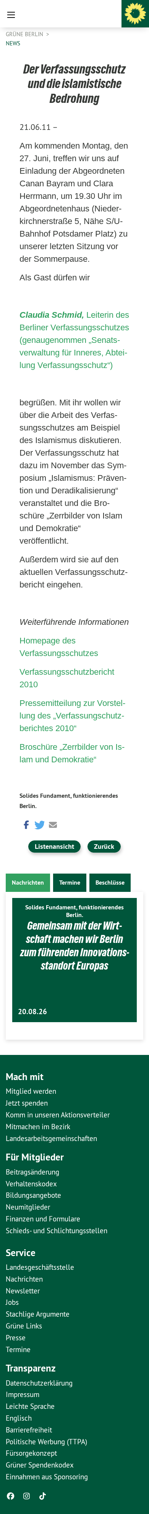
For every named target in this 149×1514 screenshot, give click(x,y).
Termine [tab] (69, 883)
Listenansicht (54, 846)
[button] (25, 824)
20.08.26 (32, 1011)
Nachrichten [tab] (28, 883)
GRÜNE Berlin (25, 34)
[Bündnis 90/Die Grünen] (135, 13)
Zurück (104, 846)
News (13, 43)
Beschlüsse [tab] (110, 883)
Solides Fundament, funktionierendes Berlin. (74, 911)
